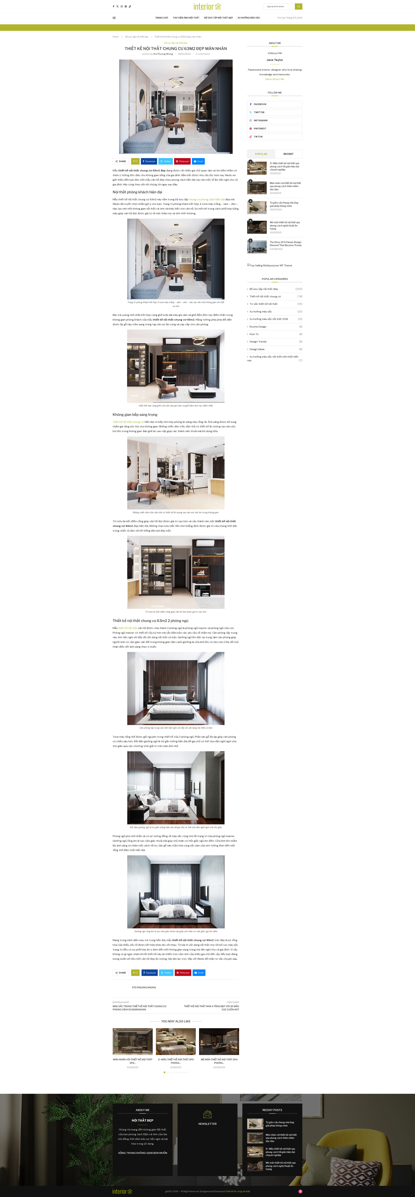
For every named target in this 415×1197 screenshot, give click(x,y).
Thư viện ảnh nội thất (186, 17)
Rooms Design (276, 326)
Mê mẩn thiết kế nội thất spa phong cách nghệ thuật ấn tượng (285, 225)
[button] (117, 1050)
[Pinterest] (125, 6)
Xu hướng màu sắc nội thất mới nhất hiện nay (274, 358)
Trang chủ (161, 17)
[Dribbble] (300, 1191)
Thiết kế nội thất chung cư (128, 422)
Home (116, 36)
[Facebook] (113, 6)
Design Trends (276, 341)
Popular (261, 154)
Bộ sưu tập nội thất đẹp (218, 17)
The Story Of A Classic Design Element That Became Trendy (286, 244)
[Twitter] (117, 6)
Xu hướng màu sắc (249, 17)
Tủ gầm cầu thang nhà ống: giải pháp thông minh (284, 204)
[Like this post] (136, 161)
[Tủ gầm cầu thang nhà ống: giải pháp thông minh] (257, 207)
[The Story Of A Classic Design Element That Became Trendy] (257, 247)
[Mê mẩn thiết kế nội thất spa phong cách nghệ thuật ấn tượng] (219, 1041)
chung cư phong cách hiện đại (207, 199)
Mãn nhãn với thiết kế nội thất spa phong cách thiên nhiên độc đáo (285, 186)
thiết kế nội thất (127, 628)
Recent (289, 154)
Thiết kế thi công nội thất (238, 1191)
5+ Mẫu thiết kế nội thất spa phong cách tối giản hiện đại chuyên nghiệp (284, 166)
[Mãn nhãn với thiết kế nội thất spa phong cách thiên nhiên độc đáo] (133, 1041)
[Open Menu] (114, 17)
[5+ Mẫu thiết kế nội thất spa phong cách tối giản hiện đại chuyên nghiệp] (176, 1041)
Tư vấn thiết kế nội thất (276, 304)
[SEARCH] (298, 6)
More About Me (275, 79)
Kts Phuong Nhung (163, 53)
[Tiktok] (130, 6)
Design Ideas (276, 349)
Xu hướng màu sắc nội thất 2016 (276, 319)
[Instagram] (121, 6)
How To (276, 334)
